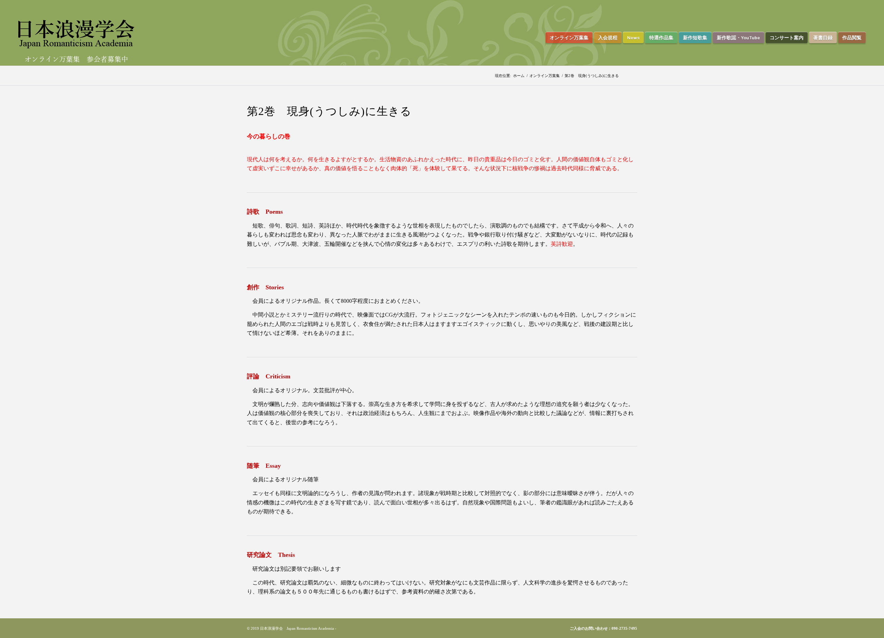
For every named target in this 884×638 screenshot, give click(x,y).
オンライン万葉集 (544, 76)
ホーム (519, 76)
